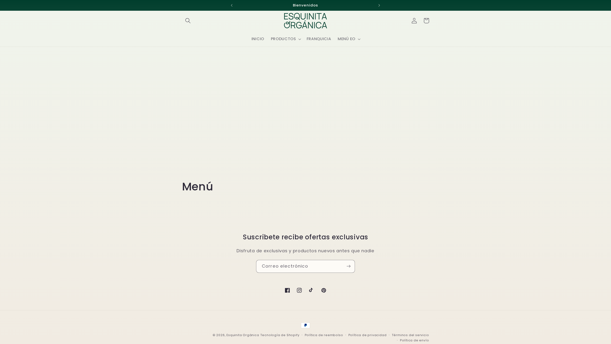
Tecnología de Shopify (280, 335)
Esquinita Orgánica (242, 335)
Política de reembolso (324, 335)
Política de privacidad (367, 335)
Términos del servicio (410, 335)
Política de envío (414, 340)
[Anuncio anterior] (231, 5)
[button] (188, 21)
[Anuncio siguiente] (379, 5)
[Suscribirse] (348, 266)
